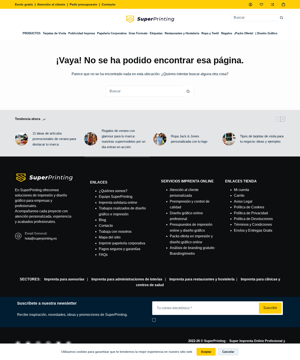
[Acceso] (250, 4)
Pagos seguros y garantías (119, 249)
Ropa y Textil (210, 33)
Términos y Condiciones (253, 224)
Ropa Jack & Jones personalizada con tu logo (189, 139)
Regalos (226, 33)
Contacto (109, 4)
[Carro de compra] (283, 4)
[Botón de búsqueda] (281, 17)
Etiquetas (156, 33)
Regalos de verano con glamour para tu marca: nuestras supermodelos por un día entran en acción (123, 139)
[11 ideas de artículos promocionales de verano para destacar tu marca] (21, 138)
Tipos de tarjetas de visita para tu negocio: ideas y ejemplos (262, 139)
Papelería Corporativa (112, 33)
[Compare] (272, 4)
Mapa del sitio (110, 237)
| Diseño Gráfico (266, 33)
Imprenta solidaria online (118, 202)
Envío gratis (24, 4)
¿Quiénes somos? (113, 191)
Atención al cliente (51, 4)
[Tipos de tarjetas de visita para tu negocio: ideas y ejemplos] (229, 138)
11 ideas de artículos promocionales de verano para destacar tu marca (54, 138)
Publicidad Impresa (81, 33)
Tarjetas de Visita (54, 33)
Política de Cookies (249, 207)
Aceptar (206, 351)
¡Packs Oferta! (243, 33)
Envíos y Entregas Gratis (253, 230)
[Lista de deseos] (261, 4)
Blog (102, 220)
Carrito (239, 195)
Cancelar (228, 351)
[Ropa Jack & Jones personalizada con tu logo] (159, 138)
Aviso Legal (243, 201)
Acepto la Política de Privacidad (178, 320)
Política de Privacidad (251, 213)
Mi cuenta (241, 190)
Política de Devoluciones (253, 219)
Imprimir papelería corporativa (122, 243)
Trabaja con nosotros (115, 231)
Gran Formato (138, 33)
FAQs (103, 254)
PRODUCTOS (32, 33)
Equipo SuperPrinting (115, 196)
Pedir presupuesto (83, 4)
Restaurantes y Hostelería (182, 33)
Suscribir (270, 308)
